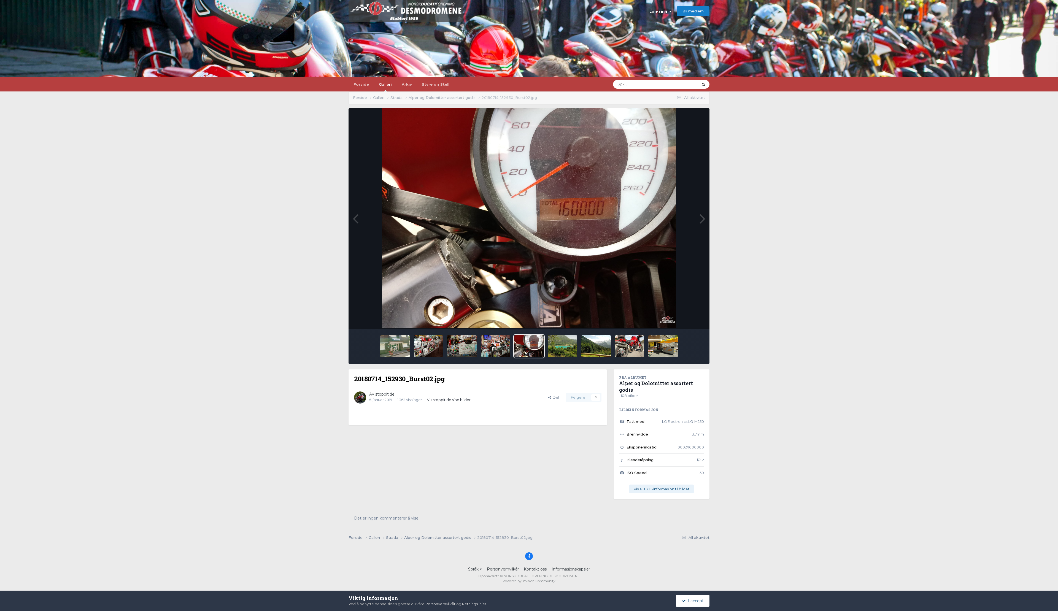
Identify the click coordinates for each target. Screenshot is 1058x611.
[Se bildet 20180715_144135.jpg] (462, 346)
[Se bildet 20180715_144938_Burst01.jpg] (395, 346)
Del (555, 397)
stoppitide (385, 394)
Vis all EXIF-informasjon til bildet (661, 489)
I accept (695, 600)
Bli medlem (693, 11)
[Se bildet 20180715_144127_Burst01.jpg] (495, 346)
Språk (474, 569)
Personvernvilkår (503, 569)
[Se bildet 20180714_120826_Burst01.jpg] (596, 346)
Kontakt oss (535, 569)
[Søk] (703, 84)
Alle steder (682, 84)
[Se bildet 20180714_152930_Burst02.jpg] (529, 346)
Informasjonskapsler (571, 569)
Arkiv (407, 84)
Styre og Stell (435, 84)
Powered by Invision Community (529, 581)
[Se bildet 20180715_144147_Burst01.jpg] (428, 346)
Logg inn (659, 11)
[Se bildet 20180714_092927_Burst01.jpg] (663, 346)
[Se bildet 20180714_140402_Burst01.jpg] (562, 346)
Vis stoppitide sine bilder (449, 400)
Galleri (385, 84)
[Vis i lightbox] (529, 218)
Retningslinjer (474, 604)
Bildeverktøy (686, 318)
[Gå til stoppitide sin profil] (360, 397)
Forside (361, 84)
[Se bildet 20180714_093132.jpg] (629, 346)
